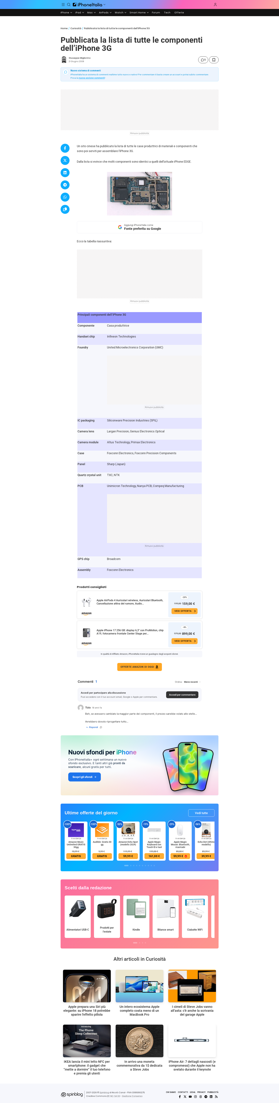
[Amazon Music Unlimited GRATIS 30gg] (76, 830)
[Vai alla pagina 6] (142, 865)
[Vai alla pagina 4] (136, 865)
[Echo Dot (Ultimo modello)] (206, 830)
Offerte (179, 12)
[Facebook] (180, 1096)
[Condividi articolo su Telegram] (65, 184)
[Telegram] (206, 1096)
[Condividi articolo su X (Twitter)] (65, 160)
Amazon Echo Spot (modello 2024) (128, 843)
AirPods (104, 12)
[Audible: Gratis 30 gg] (102, 830)
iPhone (65, 12)
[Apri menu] (104, 4)
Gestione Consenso (132, 1096)
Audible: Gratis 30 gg (102, 843)
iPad (78, 12)
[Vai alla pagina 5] (139, 865)
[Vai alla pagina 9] (151, 865)
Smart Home (138, 12)
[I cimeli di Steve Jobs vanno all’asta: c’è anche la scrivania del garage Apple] (192, 986)
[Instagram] (195, 1096)
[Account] (215, 4)
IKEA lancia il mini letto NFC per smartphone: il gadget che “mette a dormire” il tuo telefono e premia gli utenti (87, 1067)
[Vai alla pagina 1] (126, 865)
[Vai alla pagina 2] (130, 865)
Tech (167, 12)
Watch (119, 12)
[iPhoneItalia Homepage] (87, 4)
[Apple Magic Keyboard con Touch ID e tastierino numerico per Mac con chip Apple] (154, 830)
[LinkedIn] (211, 1096)
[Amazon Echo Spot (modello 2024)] (128, 830)
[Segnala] (101, 727)
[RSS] (216, 1096)
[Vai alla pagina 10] (154, 865)
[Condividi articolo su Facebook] (65, 148)
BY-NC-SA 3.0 (113, 1096)
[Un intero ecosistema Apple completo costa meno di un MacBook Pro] (139, 986)
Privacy (201, 1092)
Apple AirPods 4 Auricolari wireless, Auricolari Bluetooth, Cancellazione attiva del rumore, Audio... (130, 602)
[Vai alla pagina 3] (133, 865)
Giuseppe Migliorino (80, 57)
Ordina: (178, 682)
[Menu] (63, 4)
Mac (90, 12)
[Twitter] (185, 1096)
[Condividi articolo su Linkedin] (65, 172)
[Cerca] (69, 4)
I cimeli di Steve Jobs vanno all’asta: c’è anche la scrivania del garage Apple (192, 1010)
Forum (156, 12)
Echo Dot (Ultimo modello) (206, 843)
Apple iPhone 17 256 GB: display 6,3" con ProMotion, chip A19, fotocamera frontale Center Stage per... (130, 632)
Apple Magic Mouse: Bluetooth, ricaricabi (180, 844)
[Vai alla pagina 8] (148, 865)
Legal (192, 1092)
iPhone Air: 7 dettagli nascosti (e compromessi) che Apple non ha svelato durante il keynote (192, 1065)
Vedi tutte (201, 813)
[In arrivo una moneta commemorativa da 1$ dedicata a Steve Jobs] (139, 1041)
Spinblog (104, 1092)
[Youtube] (190, 1096)
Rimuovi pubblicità (139, 133)
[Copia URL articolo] (65, 209)
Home (64, 28)
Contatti (183, 1092)
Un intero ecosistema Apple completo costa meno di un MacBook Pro (139, 1010)
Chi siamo (171, 1092)
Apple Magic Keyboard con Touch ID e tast (154, 844)
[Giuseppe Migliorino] (64, 59)
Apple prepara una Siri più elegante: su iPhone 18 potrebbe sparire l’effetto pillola (86, 1010)
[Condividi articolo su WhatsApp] (65, 197)
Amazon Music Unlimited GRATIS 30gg (76, 844)
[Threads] (201, 1096)
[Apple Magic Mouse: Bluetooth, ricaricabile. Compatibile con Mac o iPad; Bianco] (180, 830)
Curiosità (75, 28)
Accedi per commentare (182, 694)
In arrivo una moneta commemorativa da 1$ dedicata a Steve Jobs (139, 1065)
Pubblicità (212, 1092)
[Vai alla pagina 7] (145, 865)
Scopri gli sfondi (82, 777)
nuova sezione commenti (92, 78)
